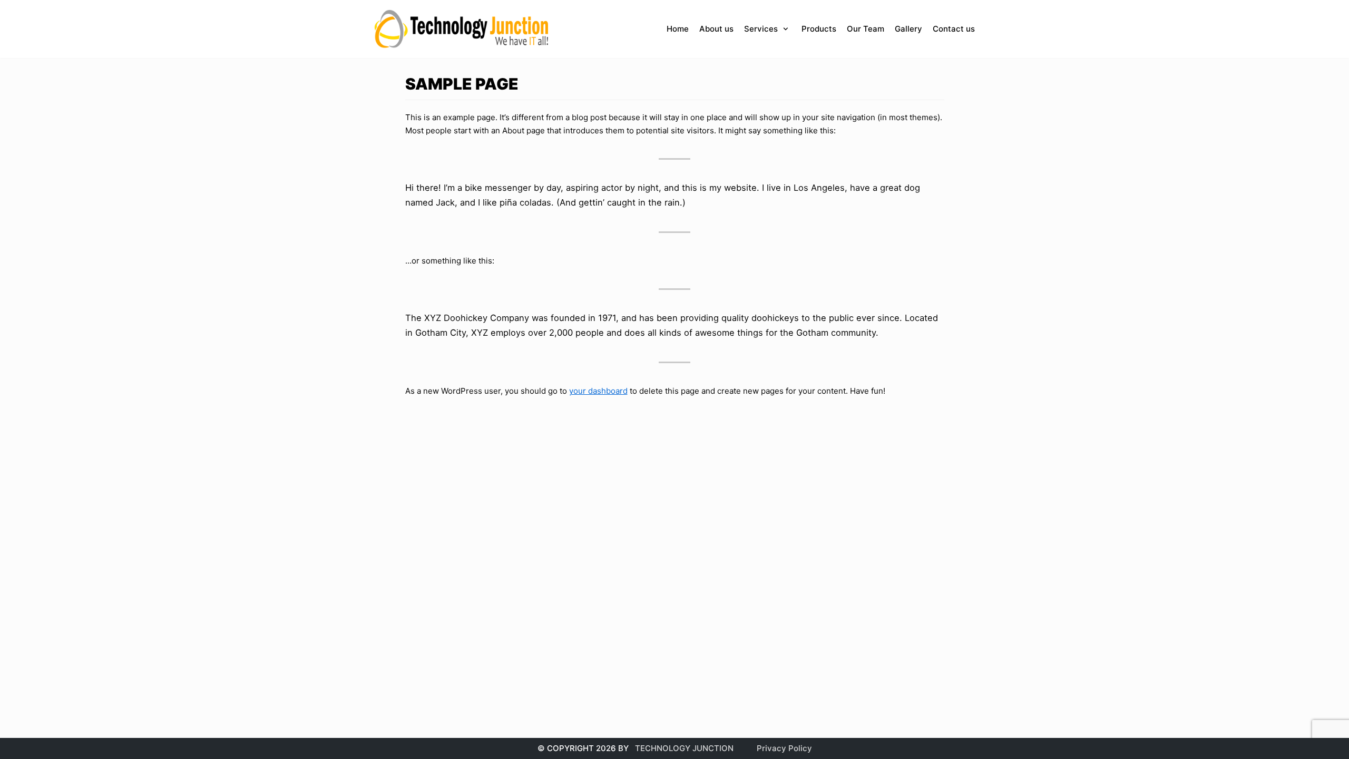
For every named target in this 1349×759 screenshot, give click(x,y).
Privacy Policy (784, 748)
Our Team (865, 29)
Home (678, 29)
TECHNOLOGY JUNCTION (684, 748)
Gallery (908, 29)
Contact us (954, 29)
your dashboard (598, 391)
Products (818, 29)
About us (716, 29)
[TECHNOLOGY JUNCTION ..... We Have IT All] (462, 28)
